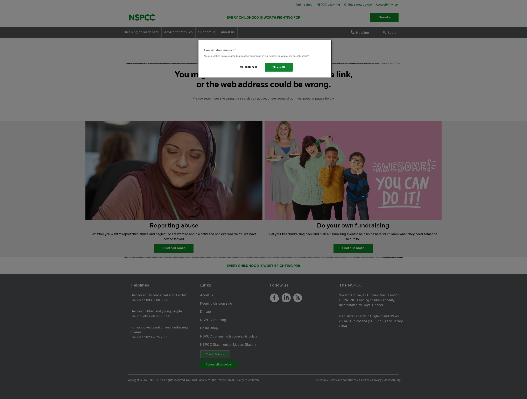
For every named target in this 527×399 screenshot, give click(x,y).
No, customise (248, 67)
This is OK (279, 67)
